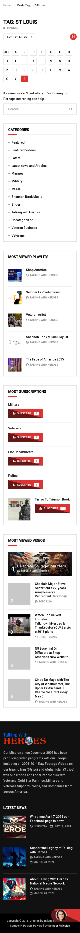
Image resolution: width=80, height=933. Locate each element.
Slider (16, 204)
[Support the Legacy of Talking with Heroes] (14, 858)
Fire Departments (20, 452)
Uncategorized (22, 220)
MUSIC (16, 189)
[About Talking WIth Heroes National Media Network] (14, 889)
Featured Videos (24, 150)
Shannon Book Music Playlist (47, 337)
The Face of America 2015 (45, 359)
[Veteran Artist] (15, 320)
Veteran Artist (36, 314)
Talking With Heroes (44, 275)
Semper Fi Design (59, 925)
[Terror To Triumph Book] (19, 509)
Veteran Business (24, 228)
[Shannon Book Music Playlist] (15, 342)
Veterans (18, 235)
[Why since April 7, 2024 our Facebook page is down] (14, 827)
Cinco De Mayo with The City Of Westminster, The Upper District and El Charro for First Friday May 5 (52, 688)
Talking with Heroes (26, 212)
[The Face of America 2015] (15, 365)
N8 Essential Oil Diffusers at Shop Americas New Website (51, 653)
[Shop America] (15, 275)
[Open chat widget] (65, 915)
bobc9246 (45, 601)
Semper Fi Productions (43, 292)
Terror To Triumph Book (52, 499)
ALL (6, 52)
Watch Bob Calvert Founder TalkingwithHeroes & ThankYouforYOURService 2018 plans (53, 623)
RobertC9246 (48, 637)
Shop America (36, 270)
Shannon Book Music (27, 197)
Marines (18, 173)
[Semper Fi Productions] (15, 297)
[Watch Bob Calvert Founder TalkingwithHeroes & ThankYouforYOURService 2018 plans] (19, 625)
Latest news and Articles (29, 166)
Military (17, 181)
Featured (18, 142)
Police (13, 475)
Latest (16, 158)
